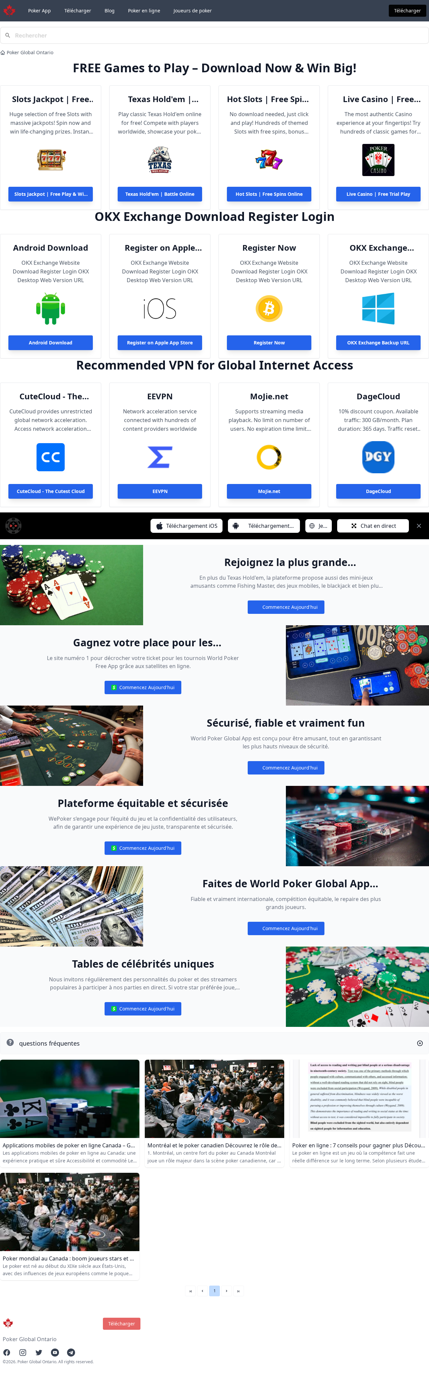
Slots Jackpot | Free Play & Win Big (50, 99)
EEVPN (160, 396)
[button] (202, 1291)
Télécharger (77, 10)
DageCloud (378, 396)
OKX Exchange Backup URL (378, 247)
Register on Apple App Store (160, 247)
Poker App (39, 10)
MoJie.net (269, 396)
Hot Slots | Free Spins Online (269, 99)
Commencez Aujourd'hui (286, 609)
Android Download (50, 247)
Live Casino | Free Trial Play (378, 99)
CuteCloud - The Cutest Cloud (50, 396)
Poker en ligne (144, 10)
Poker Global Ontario (30, 52)
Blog (110, 10)
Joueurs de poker (193, 10)
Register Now (269, 247)
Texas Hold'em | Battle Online (160, 99)
